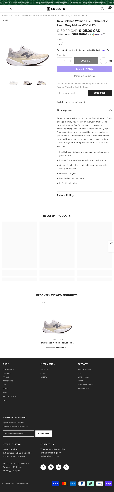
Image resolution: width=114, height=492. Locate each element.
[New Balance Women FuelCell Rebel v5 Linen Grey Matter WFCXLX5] (57, 318)
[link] (19, 274)
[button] (84, 34)
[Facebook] (43, 467)
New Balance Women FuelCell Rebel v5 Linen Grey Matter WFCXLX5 (57, 343)
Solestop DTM (58, 449)
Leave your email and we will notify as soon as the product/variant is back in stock (82, 85)
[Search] (11, 9)
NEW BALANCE (57, 340)
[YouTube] (58, 467)
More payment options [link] (84, 76)
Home (5, 15)
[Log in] (102, 8)
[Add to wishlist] (103, 60)
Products (15, 15)
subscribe (43, 433)
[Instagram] (51, 467)
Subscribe (100, 93)
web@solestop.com (49, 456)
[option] (27, 44)
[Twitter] (66, 467)
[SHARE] (109, 61)
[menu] (3, 9)
